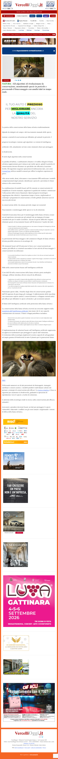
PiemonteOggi (45, 30)
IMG (3, 380)
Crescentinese (31, 28)
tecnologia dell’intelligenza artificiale (15, 311)
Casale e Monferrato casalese (9, 30)
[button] (53, 34)
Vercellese (41, 20)
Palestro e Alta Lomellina (42, 28)
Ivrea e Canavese (17, 23)
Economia (23, 34)
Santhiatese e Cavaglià (28, 23)
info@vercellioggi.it (19, 747)
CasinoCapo (6, 171)
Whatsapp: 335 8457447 (29, 743)
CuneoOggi (37, 30)
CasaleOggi (21, 30)
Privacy (44, 747)
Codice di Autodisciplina (36, 747)
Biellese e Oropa (6, 23)
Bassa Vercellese (50, 20)
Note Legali (27, 747)
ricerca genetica (43, 390)
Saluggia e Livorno (40, 23)
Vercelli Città (33, 20)
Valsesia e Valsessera (7, 28)
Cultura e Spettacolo (15, 34)
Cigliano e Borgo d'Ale (39, 25)
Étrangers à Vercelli (37, 34)
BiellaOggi (29, 30)
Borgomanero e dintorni (20, 28)
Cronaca (7, 34)
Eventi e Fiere (46, 34)
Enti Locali (29, 34)
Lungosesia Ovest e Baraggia (24, 25)
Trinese (49, 23)
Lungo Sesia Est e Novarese (9, 25)
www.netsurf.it (34, 754)
